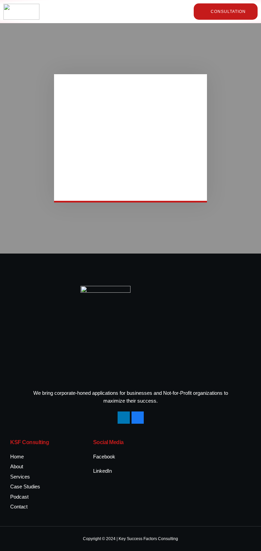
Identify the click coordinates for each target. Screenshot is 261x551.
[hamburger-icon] (174, 12)
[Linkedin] (124, 417)
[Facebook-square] (138, 417)
